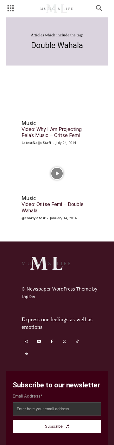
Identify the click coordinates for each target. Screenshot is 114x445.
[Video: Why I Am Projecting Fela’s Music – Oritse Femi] (57, 98)
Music (29, 123)
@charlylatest (34, 218)
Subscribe (54, 426)
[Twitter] (64, 342)
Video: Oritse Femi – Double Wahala (53, 207)
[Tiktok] (77, 342)
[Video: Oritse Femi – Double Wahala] (57, 173)
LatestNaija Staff (36, 142)
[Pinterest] (26, 354)
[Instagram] (26, 342)
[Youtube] (39, 342)
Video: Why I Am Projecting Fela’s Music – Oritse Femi (52, 132)
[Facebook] (51, 342)
